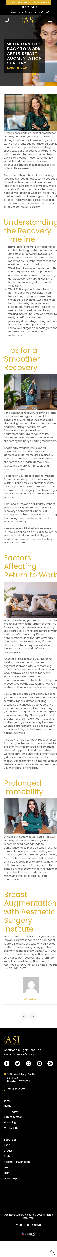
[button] (50, 20)
